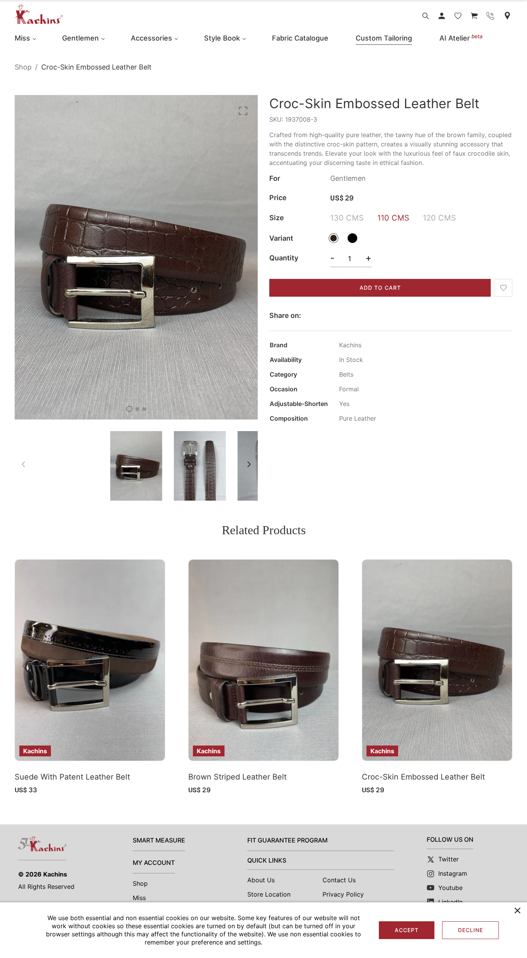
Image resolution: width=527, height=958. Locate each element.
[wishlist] (458, 16)
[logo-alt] (39, 14)
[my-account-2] (441, 16)
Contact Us (339, 880)
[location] (507, 15)
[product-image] (90, 660)
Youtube (450, 888)
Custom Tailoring (384, 38)
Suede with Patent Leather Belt (72, 776)
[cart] (474, 16)
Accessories (151, 38)
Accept (407, 930)
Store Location (269, 894)
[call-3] (490, 16)
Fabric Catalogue (300, 38)
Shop (23, 67)
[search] (425, 16)
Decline (470, 930)
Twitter (448, 859)
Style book (222, 38)
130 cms (347, 218)
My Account (154, 862)
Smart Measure (159, 840)
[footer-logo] (42, 843)
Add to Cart (380, 287)
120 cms (439, 218)
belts (346, 374)
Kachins (55, 874)
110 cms (393, 218)
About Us (261, 880)
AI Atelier (461, 37)
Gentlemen (80, 38)
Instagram (452, 873)
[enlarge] (243, 110)
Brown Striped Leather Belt (237, 776)
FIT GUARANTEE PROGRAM (287, 840)
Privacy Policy (343, 894)
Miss (22, 38)
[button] (129, 409)
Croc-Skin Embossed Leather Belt (423, 776)
